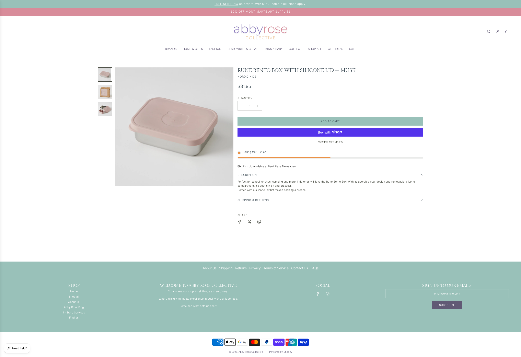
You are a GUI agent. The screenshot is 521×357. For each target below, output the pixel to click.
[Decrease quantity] (242, 105)
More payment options (330, 141)
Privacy (255, 268)
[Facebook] (317, 293)
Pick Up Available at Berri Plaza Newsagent (270, 166)
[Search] (488, 31)
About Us (210, 268)
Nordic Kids (247, 76)
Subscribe (447, 305)
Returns (241, 268)
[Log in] (497, 31)
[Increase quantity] (257, 105)
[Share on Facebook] (239, 222)
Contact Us (299, 268)
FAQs (315, 268)
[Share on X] (249, 222)
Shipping (226, 268)
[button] (118, 126)
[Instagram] (327, 293)
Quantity (245, 98)
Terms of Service (276, 268)
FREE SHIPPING (226, 3)
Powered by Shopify (280, 351)
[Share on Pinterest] (259, 222)
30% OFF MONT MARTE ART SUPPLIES (260, 11)
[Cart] (506, 31)
